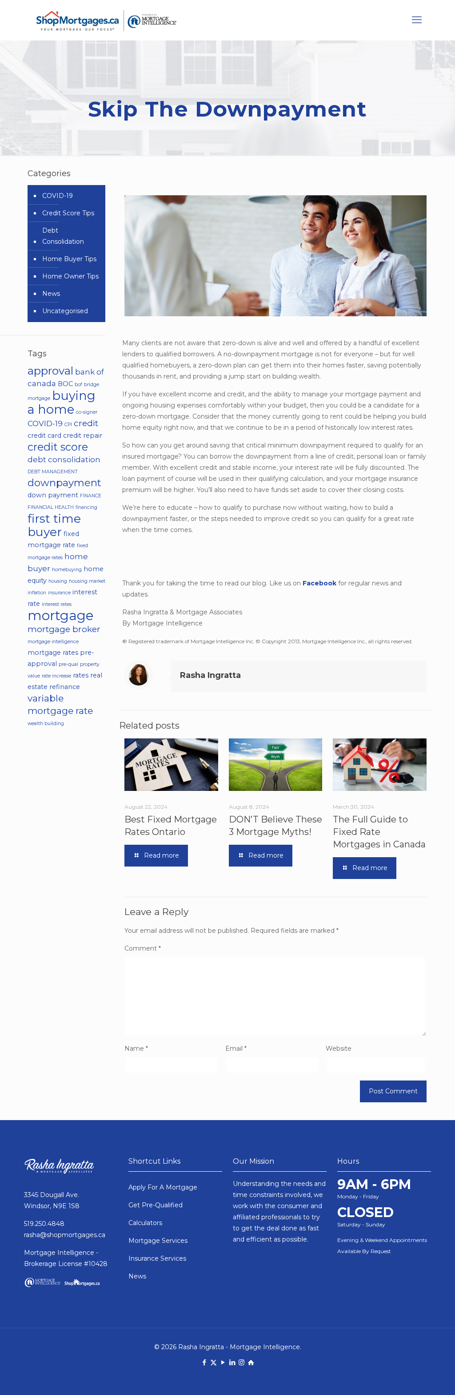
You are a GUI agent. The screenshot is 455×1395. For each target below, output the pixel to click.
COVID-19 (57, 196)
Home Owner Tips (70, 276)
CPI (68, 424)
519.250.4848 (44, 1224)
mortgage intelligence (53, 642)
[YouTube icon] (223, 1362)
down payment (53, 495)
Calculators (145, 1223)
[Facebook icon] (204, 1362)
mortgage (61, 615)
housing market (87, 581)
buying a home (62, 402)
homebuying (67, 570)
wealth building (46, 723)
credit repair (82, 435)
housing (57, 581)
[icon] (250, 1362)
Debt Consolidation (63, 236)
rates (80, 675)
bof (78, 384)
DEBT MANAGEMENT (53, 472)
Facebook (319, 583)
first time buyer (54, 525)
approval (50, 370)
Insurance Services (157, 1258)
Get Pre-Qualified (155, 1205)
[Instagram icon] (241, 1362)
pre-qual (68, 664)
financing (86, 507)
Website (338, 1048)
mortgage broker (64, 629)
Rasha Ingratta (210, 675)
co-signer (86, 412)
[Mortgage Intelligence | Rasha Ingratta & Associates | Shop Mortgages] (106, 20)
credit (86, 423)
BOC (65, 384)
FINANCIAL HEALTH (51, 507)
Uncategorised (65, 311)
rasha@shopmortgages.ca (64, 1235)
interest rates (57, 604)
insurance (59, 593)
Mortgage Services (158, 1241)
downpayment (64, 482)
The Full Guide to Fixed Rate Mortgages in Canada (379, 832)
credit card (44, 435)
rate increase (56, 676)
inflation (37, 593)
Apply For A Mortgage (162, 1187)
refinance (64, 687)
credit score (58, 446)
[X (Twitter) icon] (213, 1362)
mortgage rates (53, 653)
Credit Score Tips (68, 213)
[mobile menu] (416, 20)
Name (136, 1048)
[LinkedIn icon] (232, 1362)
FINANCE (90, 496)
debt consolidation (64, 459)
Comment (142, 948)
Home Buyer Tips (69, 259)
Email (236, 1048)
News (51, 294)
